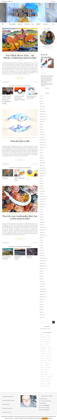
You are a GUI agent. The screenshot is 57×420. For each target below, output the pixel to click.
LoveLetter (43, 376)
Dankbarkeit (43, 348)
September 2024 (43, 144)
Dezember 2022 (43, 196)
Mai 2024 (41, 155)
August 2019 (42, 299)
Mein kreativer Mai (5, 404)
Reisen (32, 214)
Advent (42, 334)
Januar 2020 (42, 286)
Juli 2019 (41, 301)
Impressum (4, 1)
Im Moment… (5, 178)
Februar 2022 (42, 222)
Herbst (46, 362)
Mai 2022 (41, 214)
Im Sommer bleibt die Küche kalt (8, 400)
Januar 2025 (42, 137)
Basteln (48, 339)
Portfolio (27, 24)
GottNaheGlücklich (42, 403)
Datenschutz (10, 1)
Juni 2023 (41, 180)
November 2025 (43, 114)
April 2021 (42, 247)
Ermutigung (43, 351)
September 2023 (43, 173)
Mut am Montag (26, 214)
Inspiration (48, 367)
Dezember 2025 (43, 111)
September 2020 (43, 265)
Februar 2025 (42, 134)
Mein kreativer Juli (19, 140)
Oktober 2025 (42, 116)
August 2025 (42, 121)
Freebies (38, 24)
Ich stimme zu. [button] (44, 418)
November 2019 (43, 291)
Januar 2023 (42, 193)
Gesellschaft (14, 214)
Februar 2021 (42, 253)
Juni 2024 (41, 152)
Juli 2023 (41, 178)
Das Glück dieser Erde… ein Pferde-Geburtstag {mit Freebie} (20, 56)
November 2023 (43, 170)
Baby (49, 337)
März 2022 (42, 219)
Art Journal (11, 137)
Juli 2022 (41, 209)
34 (27, 178)
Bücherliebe (43, 346)
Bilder (42, 344)
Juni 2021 (41, 242)
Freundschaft (49, 355)
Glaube (20, 214)
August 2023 (42, 175)
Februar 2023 (42, 191)
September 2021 (43, 235)
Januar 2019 (42, 317)
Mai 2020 (41, 276)
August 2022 (42, 206)
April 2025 (42, 129)
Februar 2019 (42, 314)
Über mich (19, 24)
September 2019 (43, 296)
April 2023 (42, 186)
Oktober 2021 (42, 232)
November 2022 (43, 198)
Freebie (24, 53)
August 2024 (42, 147)
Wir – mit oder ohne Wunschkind (45, 400)
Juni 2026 (41, 98)
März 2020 (42, 281)
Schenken (48, 381)
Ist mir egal (29, 257)
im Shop (42, 367)
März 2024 (42, 160)
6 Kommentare (35, 163)
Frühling (42, 358)
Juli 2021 (41, 240)
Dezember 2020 (43, 258)
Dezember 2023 (43, 168)
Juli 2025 (41, 124)
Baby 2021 (43, 339)
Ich (50, 362)
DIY (52, 348)
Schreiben (43, 383)
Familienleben (44, 353)
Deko (49, 348)
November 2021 (43, 229)
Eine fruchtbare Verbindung (44, 407)
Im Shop (16, 137)
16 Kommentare (35, 82)
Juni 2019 (41, 304)
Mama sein (50, 376)
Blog (33, 24)
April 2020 (42, 278)
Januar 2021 (42, 255)
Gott (42, 362)
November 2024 (43, 142)
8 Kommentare (35, 242)
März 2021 (42, 250)
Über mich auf (44, 405)
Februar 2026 (42, 106)
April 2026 (42, 103)
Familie (16, 53)
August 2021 (42, 237)
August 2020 (42, 268)
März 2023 (42, 188)
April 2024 (42, 157)
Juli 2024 (41, 150)
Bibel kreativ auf (44, 409)
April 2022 (42, 217)
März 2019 (42, 312)
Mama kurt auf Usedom (6, 412)
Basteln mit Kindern (9, 53)
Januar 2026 (42, 108)
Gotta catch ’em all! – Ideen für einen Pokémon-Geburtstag (19, 97)
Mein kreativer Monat (24, 137)
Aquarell (5, 137)
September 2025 (43, 119)
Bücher (46, 344)
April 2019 (42, 309)
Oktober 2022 (42, 201)
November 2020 (43, 260)
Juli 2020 (41, 271)
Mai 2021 (41, 245)
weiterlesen (20, 78)
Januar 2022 (42, 224)
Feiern (20, 53)
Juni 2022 (41, 211)
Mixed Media (33, 137)
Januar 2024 (42, 165)
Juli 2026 (41, 95)
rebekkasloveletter (6, 81)
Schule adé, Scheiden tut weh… (8, 396)
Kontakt (45, 24)
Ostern (42, 381)
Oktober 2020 (42, 263)
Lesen (51, 374)
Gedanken (8, 214)
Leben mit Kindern (31, 53)
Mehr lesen (50, 418)
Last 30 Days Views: (44, 328)
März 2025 (42, 132)
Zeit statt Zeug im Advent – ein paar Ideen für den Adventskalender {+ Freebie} (7, 99)
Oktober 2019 (42, 294)
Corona (49, 346)
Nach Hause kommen (43, 398)
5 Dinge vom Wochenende (7, 408)
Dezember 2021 (43, 227)
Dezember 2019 (43, 289)
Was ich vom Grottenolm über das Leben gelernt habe (20, 217)
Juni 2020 (41, 273)
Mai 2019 (41, 307)
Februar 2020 (42, 283)
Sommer (20, 139)
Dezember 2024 (43, 139)
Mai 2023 (41, 183)
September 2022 (43, 204)
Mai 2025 (41, 126)
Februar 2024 (42, 162)
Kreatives (47, 369)
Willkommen (12, 24)
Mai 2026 (41, 101)
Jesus (42, 369)
